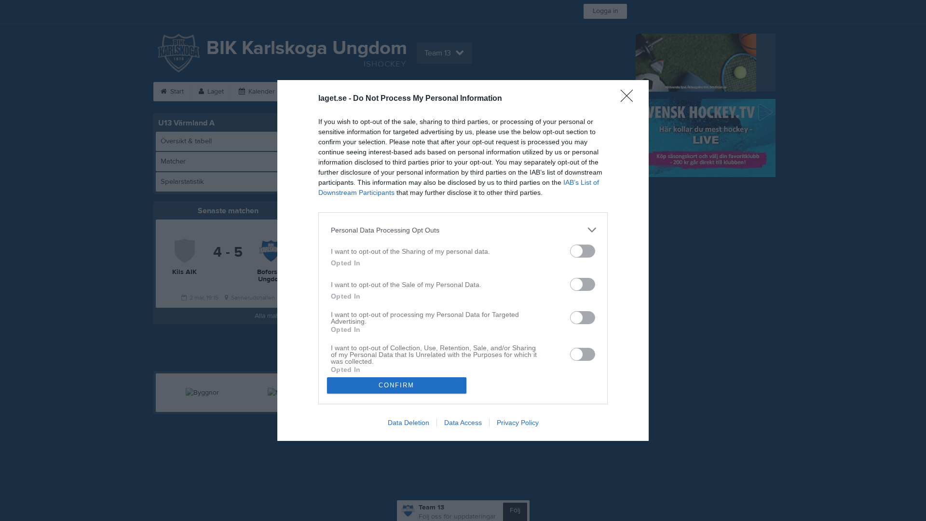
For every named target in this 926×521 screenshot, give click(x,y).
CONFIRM (396, 385)
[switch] (582, 251)
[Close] (630, 99)
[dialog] (463, 260)
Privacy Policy (518, 422)
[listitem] (463, 230)
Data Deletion (408, 422)
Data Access (463, 422)
